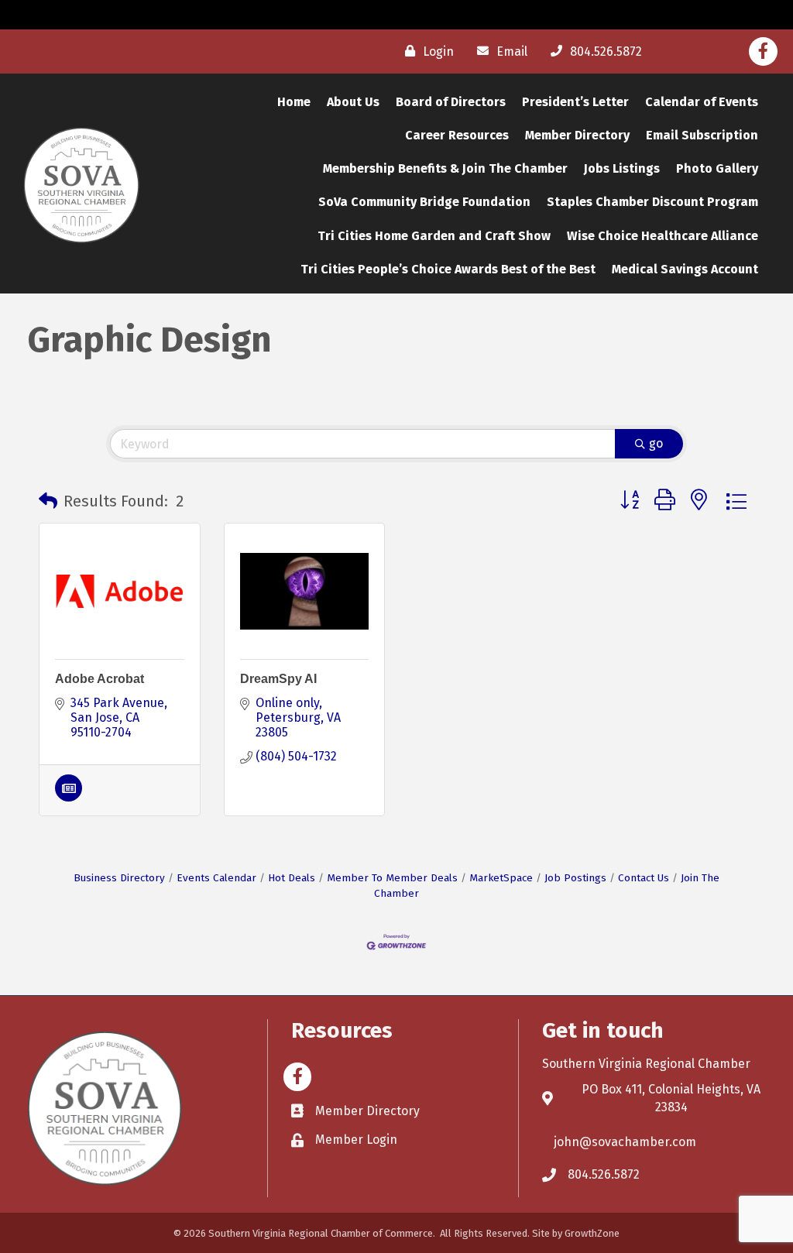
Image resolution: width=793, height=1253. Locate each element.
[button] (48, 501)
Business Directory (119, 877)
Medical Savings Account (685, 269)
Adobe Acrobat (99, 678)
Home (294, 101)
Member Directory (577, 135)
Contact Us (643, 877)
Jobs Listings (622, 168)
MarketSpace (501, 877)
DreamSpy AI (278, 678)
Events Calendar (216, 877)
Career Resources (457, 135)
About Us (353, 101)
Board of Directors (451, 101)
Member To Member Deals (392, 877)
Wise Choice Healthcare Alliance (662, 235)
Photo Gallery (717, 168)
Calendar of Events (701, 101)
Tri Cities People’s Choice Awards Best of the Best (448, 269)
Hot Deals (291, 877)
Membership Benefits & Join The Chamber (445, 168)
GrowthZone (592, 1233)
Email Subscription (702, 135)
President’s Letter (575, 101)
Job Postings (575, 877)
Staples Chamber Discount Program (652, 201)
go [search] (656, 443)
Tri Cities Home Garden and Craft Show (434, 235)
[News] (68, 797)
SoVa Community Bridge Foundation (424, 201)
